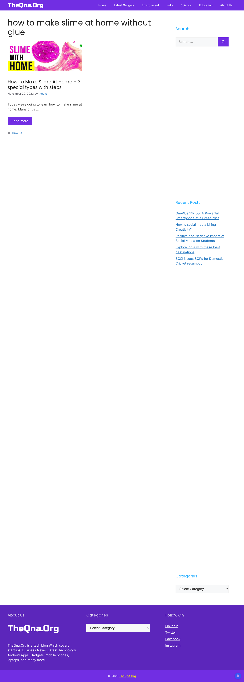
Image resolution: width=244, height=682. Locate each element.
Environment (150, 5)
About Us (226, 5)
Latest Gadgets (124, 5)
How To (17, 132)
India (170, 5)
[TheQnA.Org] (26, 5)
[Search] (223, 41)
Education (206, 5)
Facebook (172, 639)
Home (102, 5)
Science (186, 5)
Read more (19, 121)
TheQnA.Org (127, 676)
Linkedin (171, 626)
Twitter (170, 632)
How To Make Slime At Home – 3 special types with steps (44, 84)
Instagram (173, 645)
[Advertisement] (202, 123)
